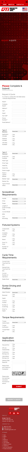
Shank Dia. (5, 168)
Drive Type (5, 163)
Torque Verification (5, 326)
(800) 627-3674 (7, 426)
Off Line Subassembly (6, 348)
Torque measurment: (6, 322)
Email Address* (6, 122)
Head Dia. (5, 165)
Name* (4, 101)
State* (4, 113)
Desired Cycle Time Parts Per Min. (6, 269)
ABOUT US (11, 4)
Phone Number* (4, 119)
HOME (4, 4)
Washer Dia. (5, 181)
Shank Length (6, 170)
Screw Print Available (5, 157)
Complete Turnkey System (4, 234)
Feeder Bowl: (5, 279)
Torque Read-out (6, 330)
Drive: (4, 201)
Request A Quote (7, 444)
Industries (5, 441)
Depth (4, 298)
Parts (4, 435)
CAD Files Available (4, 143)
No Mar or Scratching (5, 305)
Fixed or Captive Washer (4, 174)
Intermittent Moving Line (5, 357)
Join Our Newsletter (7, 447)
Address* (4, 108)
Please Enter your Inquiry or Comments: (6, 367)
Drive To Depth (4, 310)
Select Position (6, 292)
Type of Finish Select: (6, 184)
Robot (4, 239)
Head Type (5, 160)
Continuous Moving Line (5, 353)
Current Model (6, 212)
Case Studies (6, 442)
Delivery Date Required (5, 361)
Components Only (5, 229)
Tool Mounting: (5, 217)
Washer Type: (6, 179)
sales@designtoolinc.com (10, 429)
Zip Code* (5, 115)
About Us (5, 439)
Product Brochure (7, 448)
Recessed (4, 295)
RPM (3, 214)
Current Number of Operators (5, 275)
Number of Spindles (5, 247)
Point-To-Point (4, 243)
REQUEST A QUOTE (14, 399)
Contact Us (5, 445)
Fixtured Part (5, 345)
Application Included (5, 135)
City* (3, 111)
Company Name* (4, 105)
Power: (4, 203)
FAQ (4, 438)
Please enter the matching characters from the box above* (5, 380)
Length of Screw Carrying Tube (6, 207)
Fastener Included (4, 139)
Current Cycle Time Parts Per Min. (6, 263)
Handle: (4, 198)
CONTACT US (20, 4)
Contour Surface (4, 301)
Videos (4, 436)
